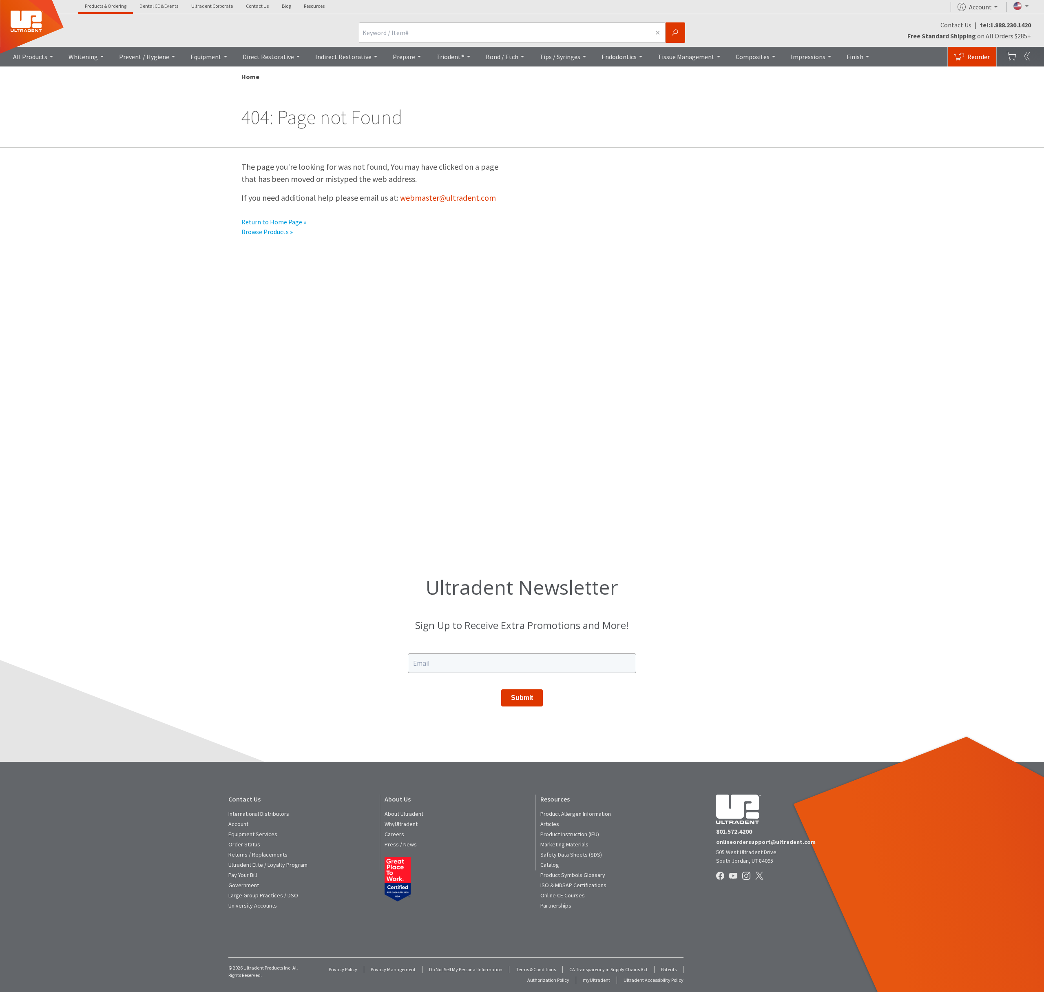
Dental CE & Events (158, 6)
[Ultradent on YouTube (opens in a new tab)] (734, 876)
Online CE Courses (562, 895)
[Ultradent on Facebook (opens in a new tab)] (721, 876)
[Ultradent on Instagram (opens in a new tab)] (747, 876)
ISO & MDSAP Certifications (573, 885)
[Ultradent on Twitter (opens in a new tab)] (760, 876)
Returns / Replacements (258, 854)
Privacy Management (393, 969)
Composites (753, 57)
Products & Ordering (105, 6)
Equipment (205, 57)
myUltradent (596, 980)
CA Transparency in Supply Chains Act (608, 969)
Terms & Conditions (536, 969)
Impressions (808, 57)
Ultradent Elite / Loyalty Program (267, 864)
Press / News (401, 844)
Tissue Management (686, 57)
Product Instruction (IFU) (569, 834)
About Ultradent (404, 813)
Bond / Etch (502, 57)
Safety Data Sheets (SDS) (571, 854)
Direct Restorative (268, 57)
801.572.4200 (734, 831)
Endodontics (619, 57)
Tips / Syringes (560, 57)
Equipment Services (252, 834)
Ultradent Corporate (212, 6)
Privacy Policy (343, 969)
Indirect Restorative (343, 57)
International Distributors (258, 813)
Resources (314, 6)
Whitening (83, 57)
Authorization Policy (548, 980)
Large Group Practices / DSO (263, 895)
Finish (855, 57)
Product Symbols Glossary (572, 875)
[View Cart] (1011, 56)
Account (238, 824)
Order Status (244, 844)
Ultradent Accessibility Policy (653, 980)
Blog (286, 6)
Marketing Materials (564, 844)
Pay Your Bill (242, 875)
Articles (549, 824)
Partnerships (555, 905)
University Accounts (252, 905)
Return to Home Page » (273, 222)
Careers (394, 834)
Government (243, 885)
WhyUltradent (401, 824)
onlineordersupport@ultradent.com (766, 842)
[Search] (675, 32)
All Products (30, 57)
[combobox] (504, 32)
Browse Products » (267, 232)
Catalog (549, 864)
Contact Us (257, 6)
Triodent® (450, 57)
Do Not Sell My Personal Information (465, 969)
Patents (669, 969)
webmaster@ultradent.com (448, 198)
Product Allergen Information (575, 813)
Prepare (404, 57)
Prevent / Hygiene (144, 57)
